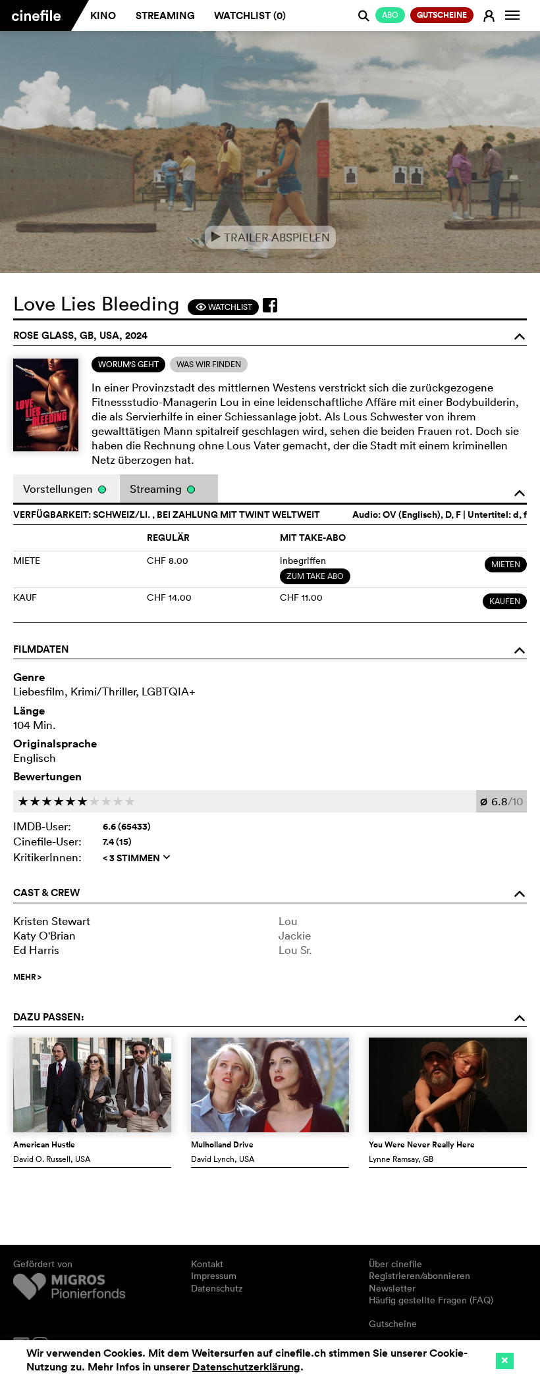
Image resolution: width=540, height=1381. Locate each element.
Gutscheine (393, 1324)
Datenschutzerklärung (246, 1367)
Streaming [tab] (157, 488)
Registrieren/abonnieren (419, 1276)
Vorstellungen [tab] (59, 488)
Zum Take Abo (315, 576)
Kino (103, 15)
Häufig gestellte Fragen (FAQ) (431, 1300)
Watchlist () (250, 15)
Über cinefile (395, 1264)
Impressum (213, 1276)
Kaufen (504, 601)
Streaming (165, 15)
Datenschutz (217, 1288)
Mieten (505, 564)
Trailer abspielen (270, 237)
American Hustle (44, 1145)
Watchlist (223, 307)
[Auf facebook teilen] (270, 305)
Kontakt (207, 1264)
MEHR (27, 977)
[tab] (128, 364)
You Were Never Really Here (422, 1145)
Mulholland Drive (222, 1145)
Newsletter (392, 1288)
